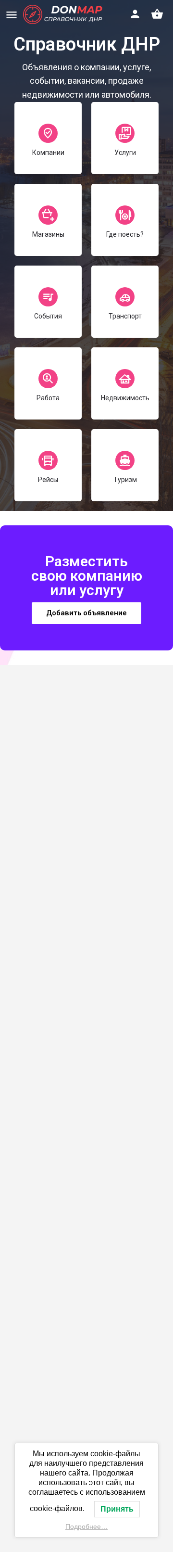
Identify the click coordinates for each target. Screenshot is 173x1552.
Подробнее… (86, 1526)
